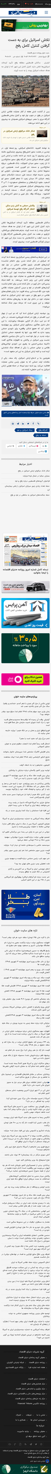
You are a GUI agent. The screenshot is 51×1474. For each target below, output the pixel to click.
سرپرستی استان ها (37, 1420)
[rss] (25, 1444)
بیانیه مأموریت (23, 1431)
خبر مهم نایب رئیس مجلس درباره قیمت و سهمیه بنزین (27, 858)
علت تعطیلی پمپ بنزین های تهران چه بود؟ (32, 863)
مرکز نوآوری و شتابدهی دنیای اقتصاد (30, 1388)
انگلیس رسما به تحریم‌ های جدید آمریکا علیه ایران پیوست (27, 1117)
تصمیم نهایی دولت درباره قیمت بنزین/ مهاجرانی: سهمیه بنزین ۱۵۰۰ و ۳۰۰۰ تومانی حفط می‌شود (27, 838)
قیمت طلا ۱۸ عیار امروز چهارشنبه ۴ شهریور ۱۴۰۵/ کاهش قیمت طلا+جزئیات (27, 992)
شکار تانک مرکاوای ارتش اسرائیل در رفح (19, 133)
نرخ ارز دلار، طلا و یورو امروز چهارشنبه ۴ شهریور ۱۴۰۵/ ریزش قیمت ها (27, 963)
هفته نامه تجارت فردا (36, 1367)
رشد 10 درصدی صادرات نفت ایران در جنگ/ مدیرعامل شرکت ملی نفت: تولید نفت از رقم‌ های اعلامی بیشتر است (26, 1204)
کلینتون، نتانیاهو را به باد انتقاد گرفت (35, 765)
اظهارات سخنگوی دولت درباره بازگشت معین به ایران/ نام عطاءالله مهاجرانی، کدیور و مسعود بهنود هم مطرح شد (27, 944)
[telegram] (18, 424)
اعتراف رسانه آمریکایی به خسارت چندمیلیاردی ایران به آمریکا (26, 818)
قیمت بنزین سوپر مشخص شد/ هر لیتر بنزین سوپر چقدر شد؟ (27, 852)
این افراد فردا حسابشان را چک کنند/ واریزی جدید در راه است (28, 812)
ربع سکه (38, 4)
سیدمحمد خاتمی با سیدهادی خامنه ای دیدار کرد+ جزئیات (27, 845)
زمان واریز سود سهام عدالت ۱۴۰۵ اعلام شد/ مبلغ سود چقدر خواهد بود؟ (26, 713)
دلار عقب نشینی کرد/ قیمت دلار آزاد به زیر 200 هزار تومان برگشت (27, 1124)
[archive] (10, 1444)
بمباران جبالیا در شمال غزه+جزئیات (36, 476)
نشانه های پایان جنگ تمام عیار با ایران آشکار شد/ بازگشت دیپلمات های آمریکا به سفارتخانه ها (27, 1307)
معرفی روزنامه (39, 1431)
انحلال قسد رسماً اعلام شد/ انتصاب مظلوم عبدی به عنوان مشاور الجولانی (27, 745)
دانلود (6, 403)
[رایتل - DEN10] (25, 679)
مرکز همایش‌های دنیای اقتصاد (33, 1383)
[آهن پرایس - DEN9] (25, 613)
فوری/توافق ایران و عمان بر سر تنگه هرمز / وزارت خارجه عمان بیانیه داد (27, 732)
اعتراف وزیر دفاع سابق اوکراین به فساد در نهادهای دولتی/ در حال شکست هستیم (26, 1256)
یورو (9, 4)
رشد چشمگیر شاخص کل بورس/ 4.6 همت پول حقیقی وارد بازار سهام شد (26, 1000)
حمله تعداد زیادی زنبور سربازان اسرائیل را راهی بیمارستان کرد (27, 488)
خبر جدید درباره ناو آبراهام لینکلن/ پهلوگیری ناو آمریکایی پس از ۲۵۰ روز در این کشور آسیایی (27, 878)
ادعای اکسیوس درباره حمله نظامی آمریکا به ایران (30, 1262)
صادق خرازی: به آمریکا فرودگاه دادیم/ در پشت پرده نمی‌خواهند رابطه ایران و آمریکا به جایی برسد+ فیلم (29, 804)
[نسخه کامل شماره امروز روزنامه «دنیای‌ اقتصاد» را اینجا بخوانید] (25, 550)
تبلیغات (29, 1415)
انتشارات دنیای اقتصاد (36, 1379)
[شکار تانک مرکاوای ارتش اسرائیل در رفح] (42, 133)
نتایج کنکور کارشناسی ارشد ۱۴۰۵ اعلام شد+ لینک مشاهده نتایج (27, 758)
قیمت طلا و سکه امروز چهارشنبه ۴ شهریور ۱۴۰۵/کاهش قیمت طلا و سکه (27, 1016)
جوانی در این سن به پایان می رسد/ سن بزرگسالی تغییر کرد (26, 832)
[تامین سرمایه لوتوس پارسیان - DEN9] (25, 648)
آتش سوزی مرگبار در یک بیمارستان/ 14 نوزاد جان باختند (27, 1154)
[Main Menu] (46, 12)
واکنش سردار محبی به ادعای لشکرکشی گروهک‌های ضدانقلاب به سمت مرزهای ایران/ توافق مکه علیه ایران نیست (28, 1179)
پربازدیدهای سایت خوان (25, 696)
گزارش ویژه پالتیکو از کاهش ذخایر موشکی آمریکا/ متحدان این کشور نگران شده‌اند (26, 1008)
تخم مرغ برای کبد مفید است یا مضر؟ (34, 738)
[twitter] (28, 424)
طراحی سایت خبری (39, 1461)
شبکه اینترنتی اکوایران (15, 1362)
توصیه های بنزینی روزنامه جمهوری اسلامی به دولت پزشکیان (29, 1315)
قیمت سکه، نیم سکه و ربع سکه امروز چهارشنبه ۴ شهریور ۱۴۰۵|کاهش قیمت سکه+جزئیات (27, 979)
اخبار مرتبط (25, 464)
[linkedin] (23, 424)
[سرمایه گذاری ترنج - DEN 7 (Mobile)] (25, 25)
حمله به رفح (41, 435)
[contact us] (15, 1444)
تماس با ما (41, 1415)
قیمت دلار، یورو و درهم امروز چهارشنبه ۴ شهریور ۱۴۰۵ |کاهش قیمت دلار (27, 971)
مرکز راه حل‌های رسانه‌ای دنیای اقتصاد (30, 1398)
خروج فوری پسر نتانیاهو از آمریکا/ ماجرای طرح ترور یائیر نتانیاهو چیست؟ (27, 1148)
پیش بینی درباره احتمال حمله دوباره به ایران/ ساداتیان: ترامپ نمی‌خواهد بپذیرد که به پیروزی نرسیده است (28, 1299)
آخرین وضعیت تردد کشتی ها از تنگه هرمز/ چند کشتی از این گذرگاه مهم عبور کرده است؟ (27, 1248)
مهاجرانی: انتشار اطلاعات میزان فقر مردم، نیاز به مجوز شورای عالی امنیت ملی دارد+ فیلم (28, 1084)
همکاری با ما (20, 1420)
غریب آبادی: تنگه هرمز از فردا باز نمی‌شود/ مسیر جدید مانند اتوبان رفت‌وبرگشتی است (26, 796)
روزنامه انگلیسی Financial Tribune (31, 1403)
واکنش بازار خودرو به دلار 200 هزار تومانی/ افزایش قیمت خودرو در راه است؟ (27, 1229)
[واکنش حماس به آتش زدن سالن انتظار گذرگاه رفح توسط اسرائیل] (42, 208)
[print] (12, 424)
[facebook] (33, 424)
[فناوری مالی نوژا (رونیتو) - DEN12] (25, 905)
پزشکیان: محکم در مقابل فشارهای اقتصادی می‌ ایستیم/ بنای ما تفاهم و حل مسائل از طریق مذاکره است (25, 1076)
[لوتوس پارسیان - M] (25, 1469)
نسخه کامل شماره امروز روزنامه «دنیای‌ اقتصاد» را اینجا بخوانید (25, 571)
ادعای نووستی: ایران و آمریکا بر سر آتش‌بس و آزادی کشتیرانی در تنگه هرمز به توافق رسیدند (29, 870)
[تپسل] (2, 247)
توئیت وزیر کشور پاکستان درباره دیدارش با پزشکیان (29, 770)
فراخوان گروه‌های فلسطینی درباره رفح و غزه (32, 481)
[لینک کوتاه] (38, 424)
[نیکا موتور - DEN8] (25, 587)
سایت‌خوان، (38, 412)
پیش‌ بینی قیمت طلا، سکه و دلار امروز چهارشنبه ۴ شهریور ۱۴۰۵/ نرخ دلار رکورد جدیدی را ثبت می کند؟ (26, 777)
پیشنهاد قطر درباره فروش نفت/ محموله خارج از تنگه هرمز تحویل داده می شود (26, 1057)
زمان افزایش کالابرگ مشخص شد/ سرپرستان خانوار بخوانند (26, 751)
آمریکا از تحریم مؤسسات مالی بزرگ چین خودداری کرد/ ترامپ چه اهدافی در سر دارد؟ (28, 1100)
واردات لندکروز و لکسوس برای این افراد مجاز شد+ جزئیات (27, 1130)
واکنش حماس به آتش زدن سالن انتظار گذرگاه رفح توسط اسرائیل (20, 207)
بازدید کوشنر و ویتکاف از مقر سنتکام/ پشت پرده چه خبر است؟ (27, 1188)
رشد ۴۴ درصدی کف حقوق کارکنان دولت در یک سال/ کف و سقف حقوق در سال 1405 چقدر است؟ (26, 1043)
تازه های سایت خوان (25, 931)
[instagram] (41, 1444)
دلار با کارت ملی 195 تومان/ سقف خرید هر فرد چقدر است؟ (26, 937)
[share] (20, 1444)
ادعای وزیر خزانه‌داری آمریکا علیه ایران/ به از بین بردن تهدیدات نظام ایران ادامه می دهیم (29, 1283)
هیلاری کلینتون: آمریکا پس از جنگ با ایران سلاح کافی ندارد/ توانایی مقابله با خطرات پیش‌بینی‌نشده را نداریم (26, 825)
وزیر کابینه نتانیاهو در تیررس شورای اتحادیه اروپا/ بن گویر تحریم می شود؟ (26, 1336)
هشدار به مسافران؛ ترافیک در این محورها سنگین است (28, 1222)
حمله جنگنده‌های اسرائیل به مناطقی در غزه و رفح (30, 495)
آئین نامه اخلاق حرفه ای (35, 1436)
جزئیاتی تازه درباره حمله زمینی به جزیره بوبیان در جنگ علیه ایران (26, 1024)
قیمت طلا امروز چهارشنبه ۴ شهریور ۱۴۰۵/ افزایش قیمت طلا (26, 985)
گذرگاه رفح (43, 430)
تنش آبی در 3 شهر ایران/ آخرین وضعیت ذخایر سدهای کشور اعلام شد (27, 1092)
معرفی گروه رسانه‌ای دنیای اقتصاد (31, 1357)
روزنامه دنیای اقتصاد (37, 1362)
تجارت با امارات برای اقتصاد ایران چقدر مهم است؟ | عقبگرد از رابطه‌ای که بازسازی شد (26, 1323)
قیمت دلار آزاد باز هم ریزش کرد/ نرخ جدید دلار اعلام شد (27, 1050)
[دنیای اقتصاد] (23, 13)
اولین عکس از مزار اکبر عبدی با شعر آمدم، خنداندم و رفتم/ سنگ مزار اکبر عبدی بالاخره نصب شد (26, 705)
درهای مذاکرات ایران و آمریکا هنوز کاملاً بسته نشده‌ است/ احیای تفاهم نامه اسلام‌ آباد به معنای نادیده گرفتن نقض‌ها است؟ (26, 1066)
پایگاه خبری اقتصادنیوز (14, 1367)
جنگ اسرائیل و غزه (24, 430)
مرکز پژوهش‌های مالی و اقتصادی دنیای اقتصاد (26, 1393)
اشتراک (18, 1415)
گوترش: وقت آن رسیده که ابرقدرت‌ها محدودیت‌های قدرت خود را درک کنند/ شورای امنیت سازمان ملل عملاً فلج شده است (27, 722)
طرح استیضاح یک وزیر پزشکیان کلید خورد (33, 1160)
